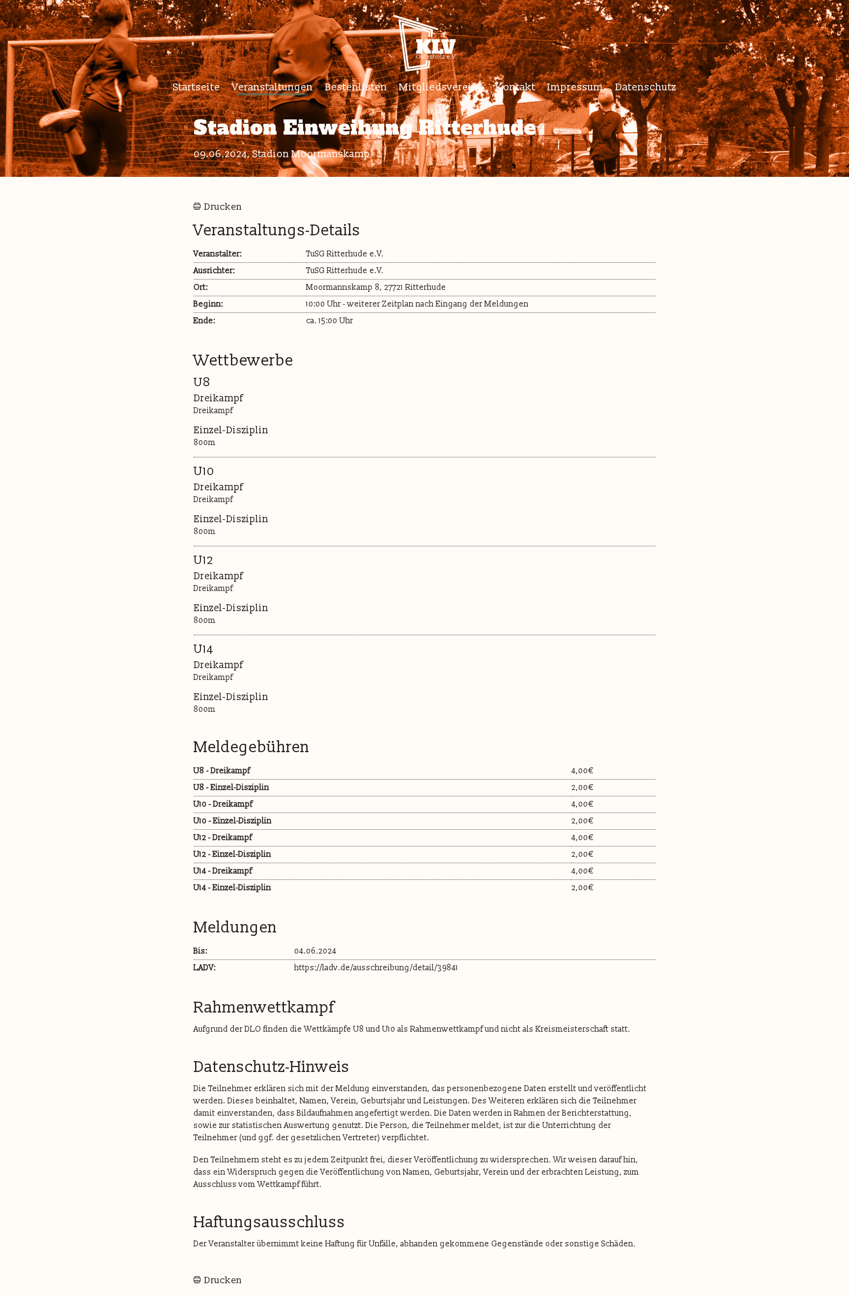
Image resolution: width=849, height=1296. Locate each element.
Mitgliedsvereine (441, 87)
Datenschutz (646, 87)
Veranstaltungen (272, 87)
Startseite (196, 87)
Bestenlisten (356, 87)
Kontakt (516, 87)
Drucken (223, 207)
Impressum (575, 87)
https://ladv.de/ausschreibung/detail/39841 (376, 968)
